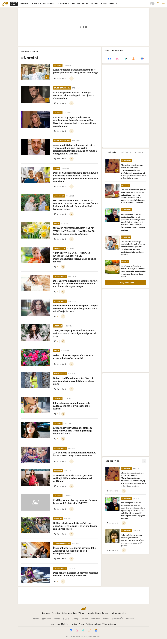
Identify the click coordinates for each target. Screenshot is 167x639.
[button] (60, 78)
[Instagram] (118, 59)
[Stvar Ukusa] (130, 618)
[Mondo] (46, 618)
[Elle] (66, 618)
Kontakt (74, 624)
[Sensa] (106, 618)
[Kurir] (36, 618)
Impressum (55, 624)
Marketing (65, 624)
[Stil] (5, 3)
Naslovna (25, 51)
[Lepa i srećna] (85, 618)
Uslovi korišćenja (109, 624)
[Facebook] (109, 59)
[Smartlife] (95, 618)
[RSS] (134, 59)
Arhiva (81, 624)
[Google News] (142, 59)
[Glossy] (75, 618)
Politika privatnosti (93, 624)
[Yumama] (117, 618)
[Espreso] (57, 618)
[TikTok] (126, 59)
